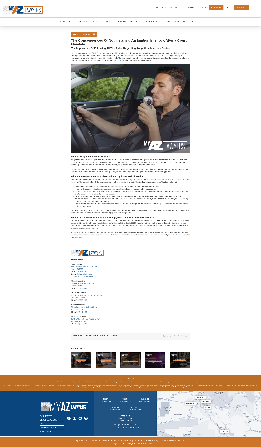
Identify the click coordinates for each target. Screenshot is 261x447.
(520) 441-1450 (81, 312)
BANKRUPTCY (46, 416)
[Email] (186, 336)
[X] (164, 336)
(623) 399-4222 (135, 410)
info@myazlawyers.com (84, 274)
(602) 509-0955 (81, 300)
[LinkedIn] (171, 336)
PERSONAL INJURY (48, 428)
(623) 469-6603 (81, 324)
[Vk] (182, 336)
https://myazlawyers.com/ (87, 276)
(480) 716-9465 (134, 428)
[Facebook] (160, 336)
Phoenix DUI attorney (112, 235)
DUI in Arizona (97, 53)
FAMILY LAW (45, 431)
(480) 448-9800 (81, 271)
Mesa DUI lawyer (119, 60)
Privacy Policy (151, 441)
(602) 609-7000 (81, 288)
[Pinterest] (178, 336)
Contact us (179, 235)
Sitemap (138, 441)
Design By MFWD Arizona (139, 444)
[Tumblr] (175, 336)
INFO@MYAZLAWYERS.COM (125, 425)
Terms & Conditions (170, 441)
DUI (41, 424)
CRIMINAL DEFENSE (49, 420)
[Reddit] (167, 336)
